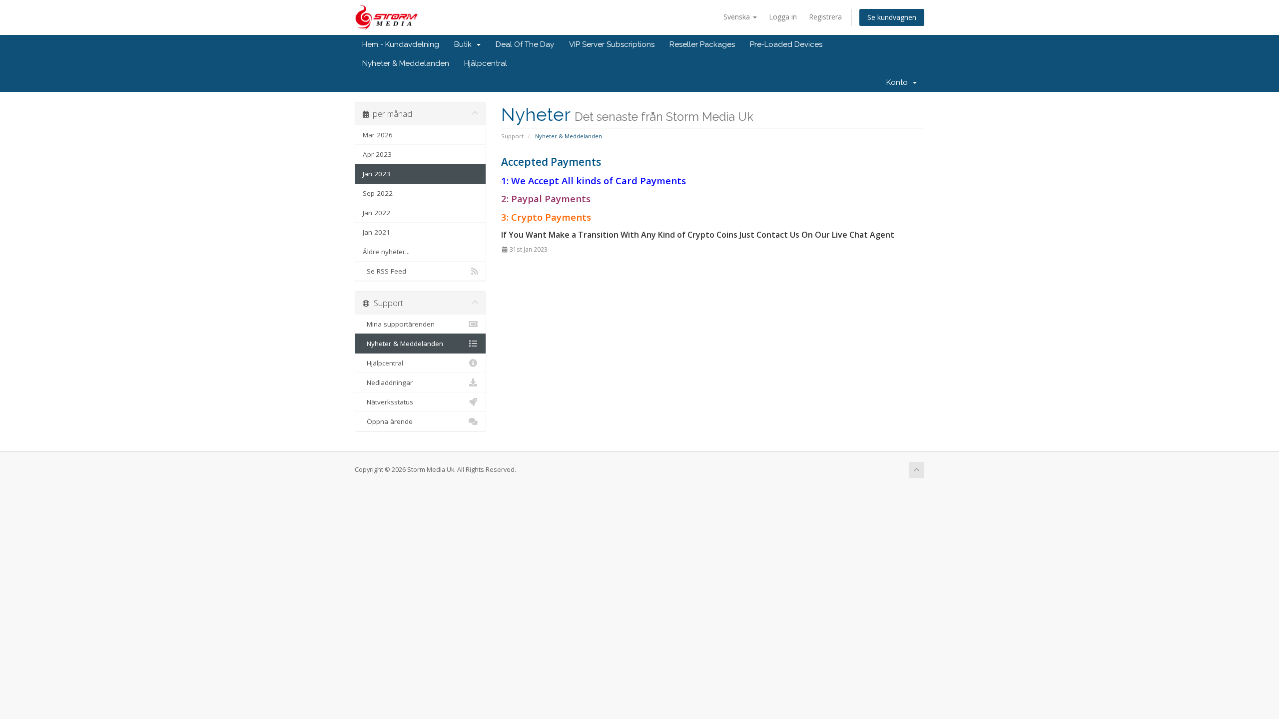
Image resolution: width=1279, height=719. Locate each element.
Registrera (825, 16)
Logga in (783, 16)
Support (512, 136)
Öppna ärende (388, 421)
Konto (899, 82)
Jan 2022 (376, 212)
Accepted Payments (551, 162)
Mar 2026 (378, 134)
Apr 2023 (377, 154)
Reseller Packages (702, 44)
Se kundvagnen (891, 17)
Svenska (737, 16)
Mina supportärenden (399, 324)
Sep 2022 (378, 193)
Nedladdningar (388, 382)
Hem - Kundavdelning (400, 44)
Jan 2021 (376, 232)
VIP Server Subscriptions (611, 44)
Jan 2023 (376, 173)
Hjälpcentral (485, 63)
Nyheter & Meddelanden (405, 63)
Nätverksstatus (388, 401)
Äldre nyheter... (386, 251)
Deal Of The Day (525, 44)
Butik (465, 44)
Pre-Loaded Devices (786, 44)
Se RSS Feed (384, 271)
